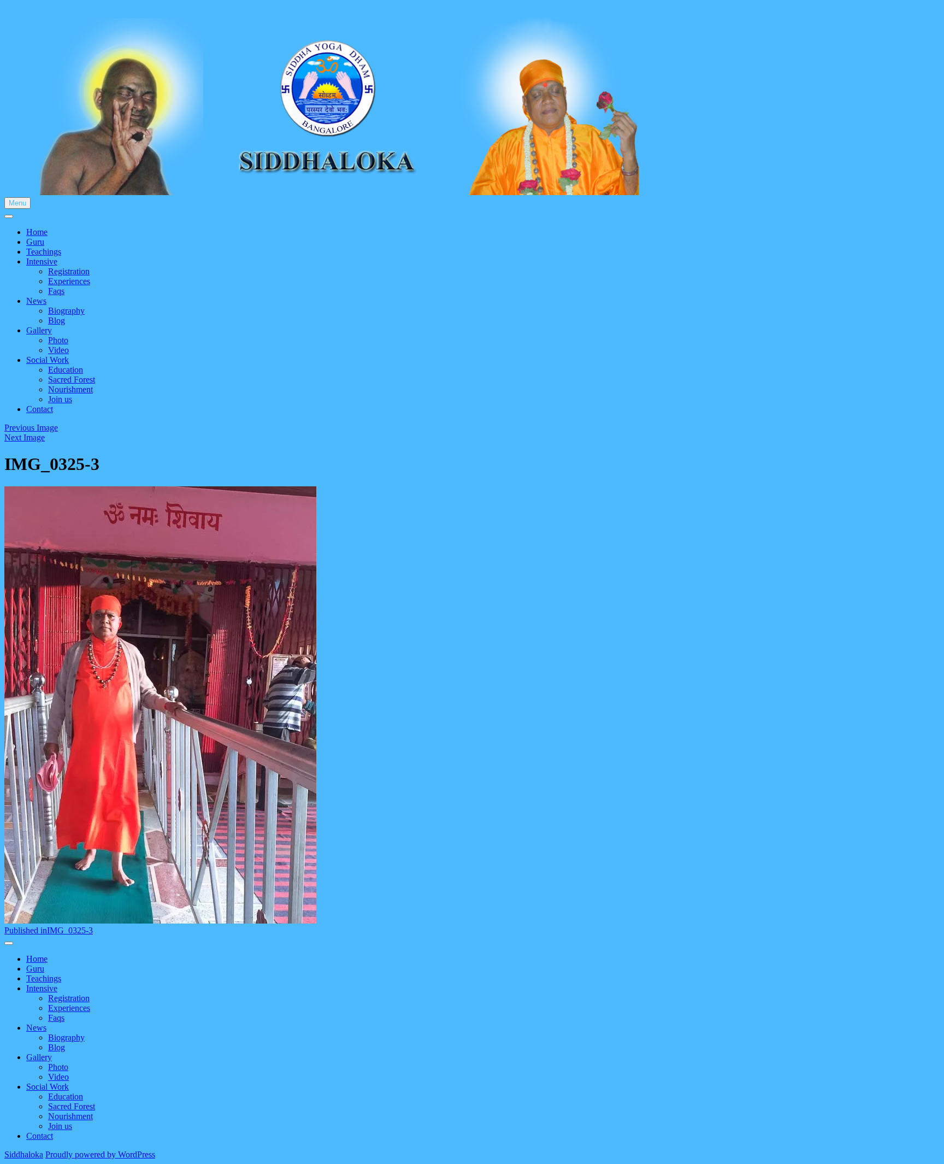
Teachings (43, 251)
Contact (39, 409)
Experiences (69, 281)
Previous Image (31, 427)
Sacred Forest (71, 379)
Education (65, 369)
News (36, 300)
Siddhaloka (23, 1154)
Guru (35, 241)
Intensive (41, 261)
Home (37, 232)
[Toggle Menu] (8, 216)
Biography (66, 310)
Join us (60, 399)
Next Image (24, 437)
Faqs (56, 291)
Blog (56, 320)
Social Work (47, 360)
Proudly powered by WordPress (100, 1154)
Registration (69, 271)
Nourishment (70, 389)
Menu (17, 203)
